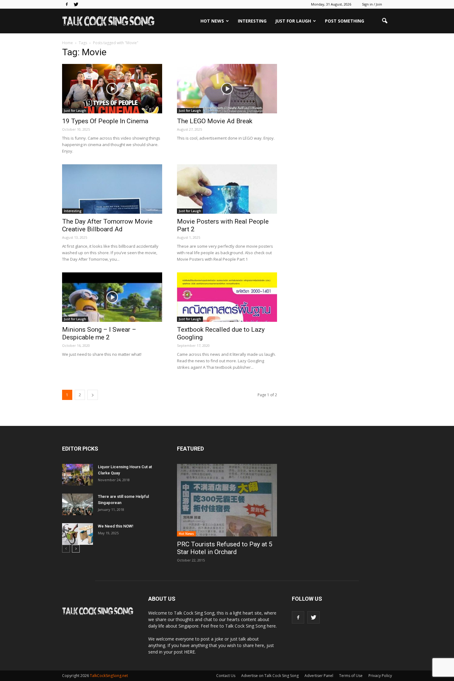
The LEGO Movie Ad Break (214, 121)
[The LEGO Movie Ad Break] (227, 88)
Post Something (344, 21)
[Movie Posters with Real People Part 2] (227, 189)
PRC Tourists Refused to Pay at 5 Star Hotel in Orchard (224, 548)
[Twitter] (76, 4)
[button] (384, 21)
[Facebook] (66, 4)
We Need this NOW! (115, 526)
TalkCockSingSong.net (109, 675)
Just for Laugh (293, 21)
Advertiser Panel (319, 675)
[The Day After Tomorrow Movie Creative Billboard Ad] (112, 189)
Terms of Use (351, 675)
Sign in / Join (372, 4)
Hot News (212, 21)
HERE (189, 652)
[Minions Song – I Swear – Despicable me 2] (112, 297)
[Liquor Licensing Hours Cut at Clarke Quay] (77, 475)
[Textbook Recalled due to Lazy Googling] (227, 297)
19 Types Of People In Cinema (105, 121)
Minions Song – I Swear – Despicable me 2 (99, 333)
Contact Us (225, 675)
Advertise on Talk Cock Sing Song (270, 675)
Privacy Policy (380, 675)
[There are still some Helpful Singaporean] (77, 504)
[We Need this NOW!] (77, 534)
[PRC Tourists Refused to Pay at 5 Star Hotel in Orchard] (227, 500)
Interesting (252, 21)
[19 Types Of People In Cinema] (112, 88)
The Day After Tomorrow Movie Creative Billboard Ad (107, 225)
